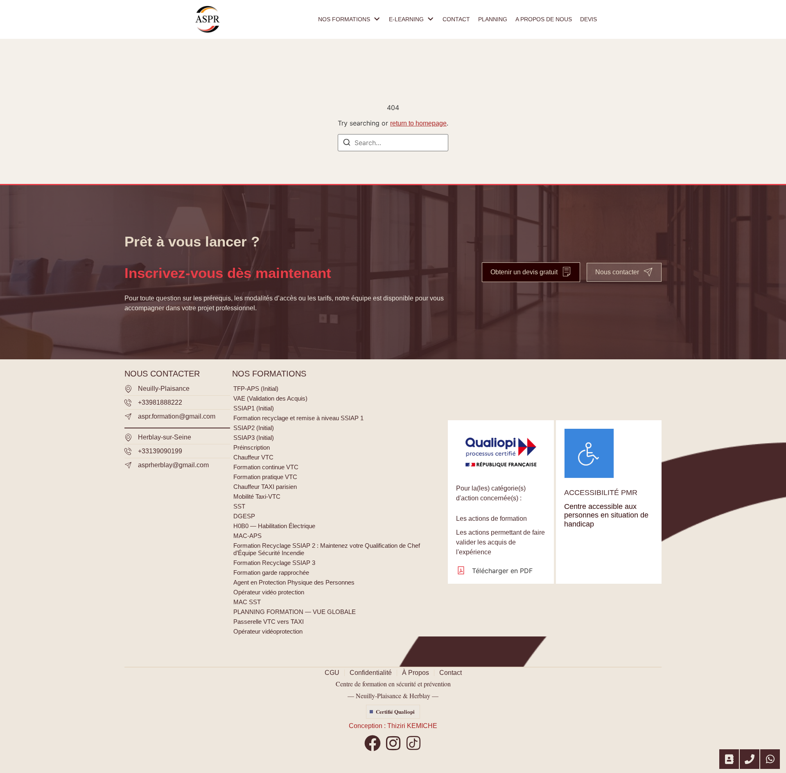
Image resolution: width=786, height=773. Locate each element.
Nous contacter (617, 272)
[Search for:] (393, 142)
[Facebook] (372, 743)
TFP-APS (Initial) (255, 388)
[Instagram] (393, 743)
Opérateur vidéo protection (268, 592)
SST (239, 506)
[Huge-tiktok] (413, 743)
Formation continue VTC (265, 467)
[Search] (346, 143)
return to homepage (418, 123)
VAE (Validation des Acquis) (270, 398)
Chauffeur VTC (253, 457)
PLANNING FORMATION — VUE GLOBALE (294, 611)
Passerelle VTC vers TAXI (268, 621)
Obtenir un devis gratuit (524, 272)
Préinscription (251, 447)
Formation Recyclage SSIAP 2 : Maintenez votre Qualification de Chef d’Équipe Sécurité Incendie (326, 549)
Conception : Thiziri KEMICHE (393, 725)
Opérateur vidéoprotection (268, 631)
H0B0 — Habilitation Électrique (274, 525)
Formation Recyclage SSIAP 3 (274, 562)
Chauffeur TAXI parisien (265, 486)
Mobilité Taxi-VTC (256, 496)
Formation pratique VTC (265, 476)
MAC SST (247, 601)
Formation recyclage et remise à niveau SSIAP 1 (298, 418)
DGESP (244, 516)
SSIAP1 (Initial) (253, 408)
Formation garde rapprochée (271, 572)
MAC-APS (247, 535)
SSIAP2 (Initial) (253, 427)
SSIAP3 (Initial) (253, 437)
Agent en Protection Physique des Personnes (294, 582)
